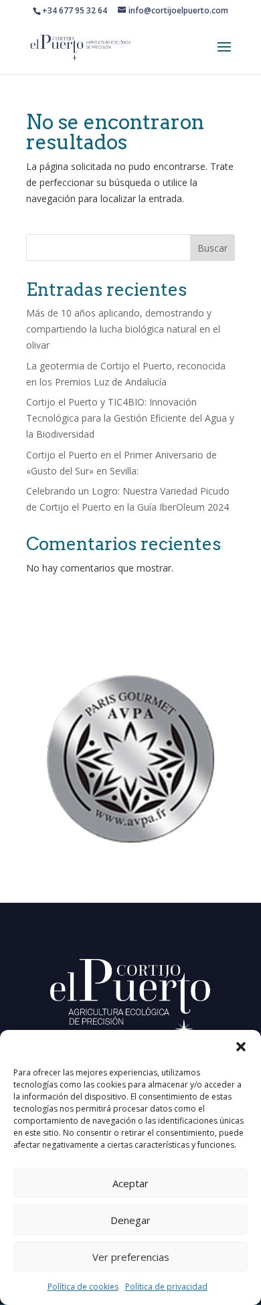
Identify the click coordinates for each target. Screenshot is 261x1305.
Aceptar (130, 1183)
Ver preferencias (130, 1257)
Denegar (130, 1220)
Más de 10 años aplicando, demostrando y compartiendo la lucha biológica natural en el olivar (123, 329)
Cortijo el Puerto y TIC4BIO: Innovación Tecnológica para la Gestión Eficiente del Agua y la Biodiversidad (130, 418)
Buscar (212, 248)
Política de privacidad (166, 1286)
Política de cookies (83, 1286)
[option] (130, 759)
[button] (241, 1046)
